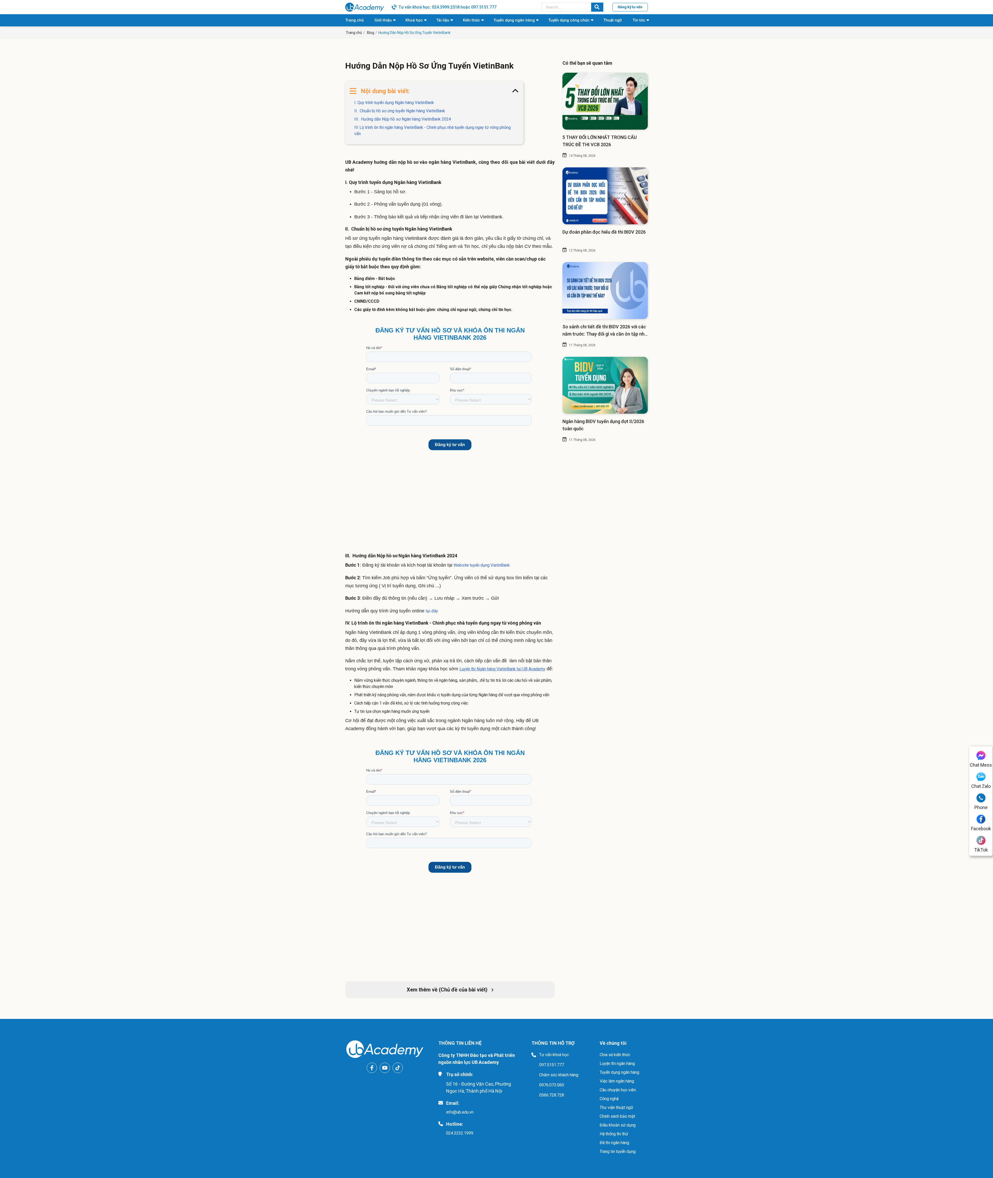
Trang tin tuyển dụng (618, 1151)
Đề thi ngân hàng (614, 1142)
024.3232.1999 (459, 1133)
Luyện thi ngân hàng (617, 1063)
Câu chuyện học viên (618, 1089)
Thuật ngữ (612, 20)
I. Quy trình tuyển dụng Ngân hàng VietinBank (394, 102)
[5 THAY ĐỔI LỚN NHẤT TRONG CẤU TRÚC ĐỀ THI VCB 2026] (605, 101)
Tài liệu (442, 20)
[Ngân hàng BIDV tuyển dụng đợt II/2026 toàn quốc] (605, 385)
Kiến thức (471, 20)
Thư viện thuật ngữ (616, 1107)
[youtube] (385, 1068)
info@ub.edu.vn (459, 1112)
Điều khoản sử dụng (618, 1125)
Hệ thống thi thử (614, 1133)
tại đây (432, 611)
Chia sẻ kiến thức (615, 1054)
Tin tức (639, 20)
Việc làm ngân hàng (617, 1081)
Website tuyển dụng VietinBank (482, 565)
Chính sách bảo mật (617, 1116)
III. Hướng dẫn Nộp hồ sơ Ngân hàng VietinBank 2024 (402, 119)
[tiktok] (398, 1068)
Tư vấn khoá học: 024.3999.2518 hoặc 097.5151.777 (447, 7)
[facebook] (372, 1068)
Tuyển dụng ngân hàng (514, 20)
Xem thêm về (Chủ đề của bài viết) (448, 990)
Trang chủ (354, 20)
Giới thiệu (383, 20)
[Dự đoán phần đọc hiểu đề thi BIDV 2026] (605, 195)
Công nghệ (609, 1098)
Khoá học (414, 20)
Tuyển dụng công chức (569, 20)
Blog (370, 33)
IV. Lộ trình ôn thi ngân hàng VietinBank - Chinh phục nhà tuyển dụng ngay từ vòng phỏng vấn (432, 130)
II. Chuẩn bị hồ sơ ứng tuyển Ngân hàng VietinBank (399, 110)
